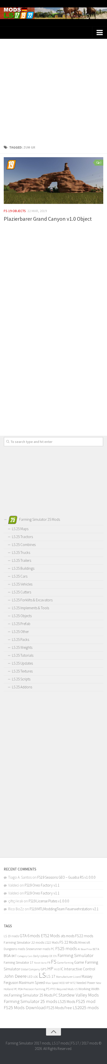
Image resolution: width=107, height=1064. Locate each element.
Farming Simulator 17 (18, 962)
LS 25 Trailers (21, 560)
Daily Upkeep (41, 956)
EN (55, 956)
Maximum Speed (32, 982)
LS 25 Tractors (22, 536)
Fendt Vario (40, 962)
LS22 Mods (52, 942)
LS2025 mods (86, 1007)
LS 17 (51, 976)
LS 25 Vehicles (22, 584)
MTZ (73, 983)
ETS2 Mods (50, 935)
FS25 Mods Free (59, 1007)
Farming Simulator (75, 955)
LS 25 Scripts (21, 679)
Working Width (88, 989)
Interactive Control (79, 968)
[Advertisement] (53, 90)
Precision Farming (34, 989)
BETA (96, 949)
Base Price (86, 949)
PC (15, 989)
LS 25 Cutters (21, 592)
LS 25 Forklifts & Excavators (32, 600)
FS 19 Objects (15, 211)
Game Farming (65, 962)
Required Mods (65, 989)
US (76, 989)
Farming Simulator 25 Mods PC (33, 995)
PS (48, 989)
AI (79, 949)
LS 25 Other (20, 631)
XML (6, 995)
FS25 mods (66, 948)
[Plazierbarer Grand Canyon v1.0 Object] (53, 180)
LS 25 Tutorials (22, 655)
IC (61, 969)
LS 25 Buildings (23, 568)
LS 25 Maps (20, 528)
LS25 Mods (66, 1001)
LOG (35, 976)
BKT (14, 956)
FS (53, 961)
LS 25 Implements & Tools (30, 608)
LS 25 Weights (22, 647)
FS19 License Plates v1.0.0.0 (49, 901)
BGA (7, 955)
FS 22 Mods (68, 942)
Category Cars (24, 956)
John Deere (15, 976)
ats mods (67, 936)
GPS (44, 969)
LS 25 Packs (20, 639)
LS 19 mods (11, 936)
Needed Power (85, 983)
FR (48, 962)
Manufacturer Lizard (68, 976)
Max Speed (52, 983)
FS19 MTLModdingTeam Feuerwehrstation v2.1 (64, 909)
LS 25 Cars (19, 576)
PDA (20, 989)
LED (30, 977)
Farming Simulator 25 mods (30, 1001)
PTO (53, 989)
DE (51, 956)
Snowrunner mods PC (40, 949)
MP (67, 983)
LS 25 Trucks (21, 552)
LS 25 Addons (22, 687)
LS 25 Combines (24, 544)
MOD (62, 983)
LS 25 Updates (22, 663)
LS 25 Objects (22, 615)
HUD (57, 969)
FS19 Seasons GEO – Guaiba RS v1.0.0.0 (66, 877)
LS (42, 975)
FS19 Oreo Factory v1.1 (42, 885)
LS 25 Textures (22, 671)
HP (50, 968)
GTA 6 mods (30, 935)
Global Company (30, 969)
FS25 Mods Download (25, 1007)
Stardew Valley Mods (78, 995)
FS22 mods (84, 935)
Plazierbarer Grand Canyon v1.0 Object (48, 218)
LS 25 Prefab (21, 623)
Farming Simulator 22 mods (24, 942)
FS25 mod (86, 1001)
